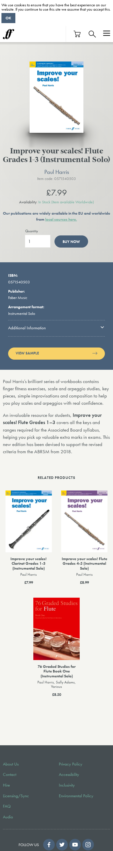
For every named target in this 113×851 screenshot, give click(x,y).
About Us (11, 764)
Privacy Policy (70, 764)
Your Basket (77, 34)
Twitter (62, 844)
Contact (9, 774)
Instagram (88, 844)
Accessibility (69, 774)
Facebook (49, 844)
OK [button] (8, 18)
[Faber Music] (8, 34)
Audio (8, 817)
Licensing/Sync (16, 796)
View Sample (27, 353)
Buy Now (71, 241)
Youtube (75, 844)
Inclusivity (67, 785)
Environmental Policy (76, 796)
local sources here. (61, 219)
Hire (6, 785)
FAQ (7, 806)
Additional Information (27, 328)
